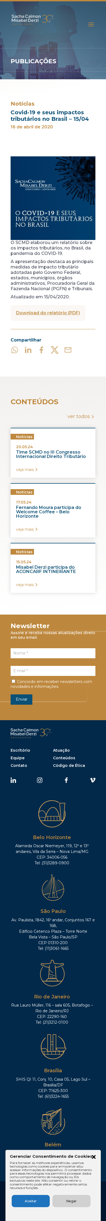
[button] (93, 1157)
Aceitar (31, 1201)
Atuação (61, 750)
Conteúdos (64, 757)
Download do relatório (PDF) (48, 312)
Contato (19, 765)
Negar (71, 1201)
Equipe (17, 757)
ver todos (78, 416)
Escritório (20, 750)
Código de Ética (69, 765)
